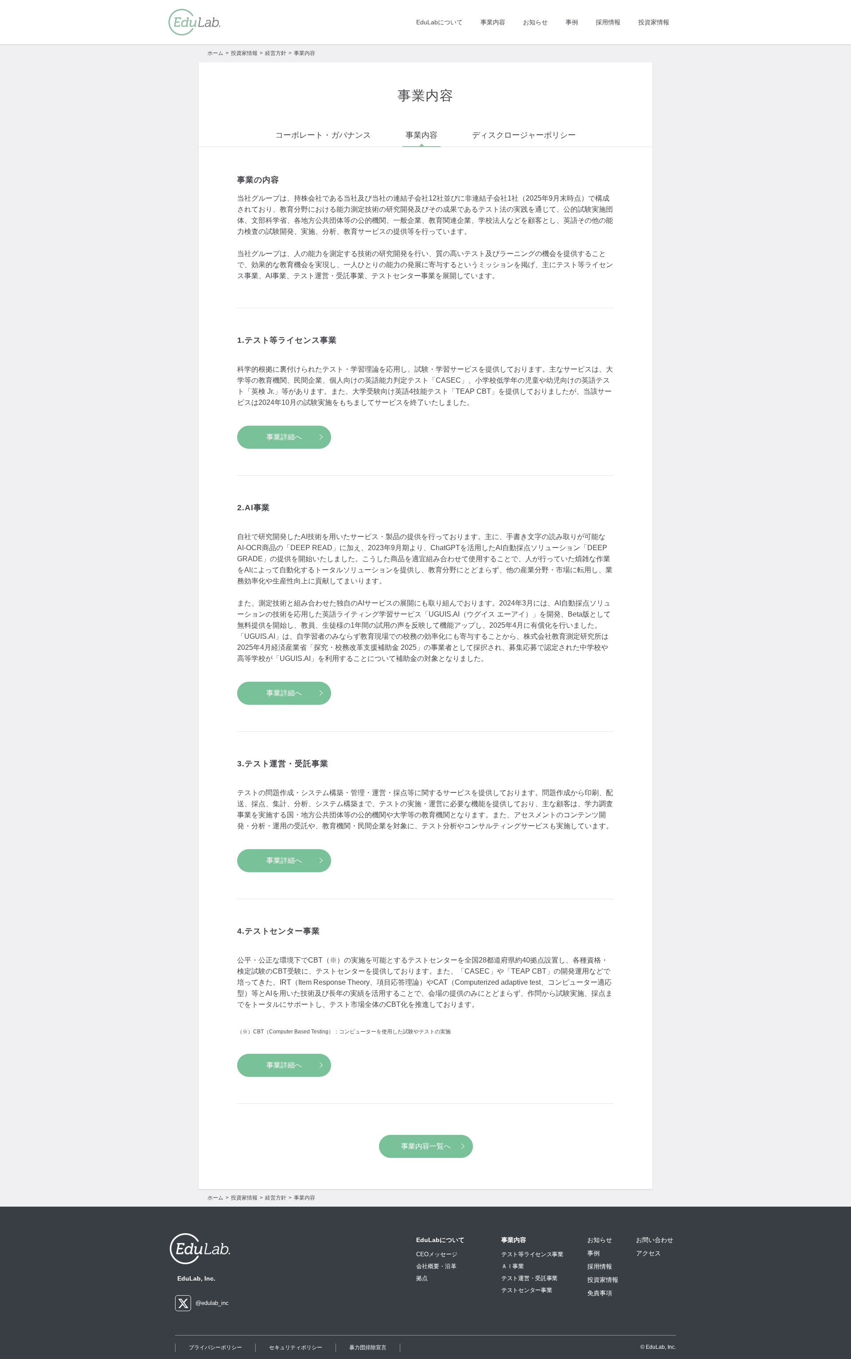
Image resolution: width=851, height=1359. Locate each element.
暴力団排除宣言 (367, 1347)
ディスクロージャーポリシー (524, 135)
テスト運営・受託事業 (529, 1278)
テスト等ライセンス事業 (532, 1254)
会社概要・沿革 (436, 1266)
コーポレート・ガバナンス (323, 135)
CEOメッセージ (436, 1254)
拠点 (422, 1278)
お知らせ (535, 22)
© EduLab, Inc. (658, 1347)
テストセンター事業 (526, 1290)
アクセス (648, 1253)
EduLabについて (439, 22)
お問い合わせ (654, 1239)
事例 (572, 22)
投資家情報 (653, 22)
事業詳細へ (284, 437)
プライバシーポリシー (215, 1347)
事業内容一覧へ (426, 1146)
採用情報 (608, 22)
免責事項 (599, 1293)
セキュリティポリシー (295, 1347)
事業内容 (492, 22)
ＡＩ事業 (512, 1266)
